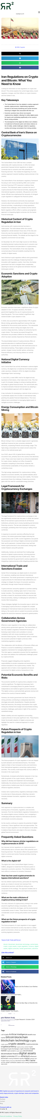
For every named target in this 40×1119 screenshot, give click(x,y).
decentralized (28, 1051)
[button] (20, 54)
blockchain (11, 944)
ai (1, 1034)
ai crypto (5, 1035)
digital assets (27, 1053)
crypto (6, 946)
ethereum (25, 1056)
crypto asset (4, 1044)
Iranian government (25, 948)
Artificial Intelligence (18, 1034)
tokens (23, 1062)
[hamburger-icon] (39, 12)
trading (27, 1062)
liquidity (22, 1058)
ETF (16, 1056)
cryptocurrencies (32, 1044)
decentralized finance (10, 1054)
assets (30, 1035)
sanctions (35, 948)
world (5, 1064)
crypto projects (11, 1051)
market (27, 1058)
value (2, 1064)
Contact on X (20, 14)
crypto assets (12, 946)
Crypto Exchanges (13, 1049)
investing (10, 1058)
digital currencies (13, 948)
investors (16, 1058)
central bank (34, 944)
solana (19, 1062)
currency (31, 946)
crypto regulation (22, 946)
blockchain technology (22, 944)
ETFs (19, 1056)
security (3, 1062)
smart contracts (11, 1062)
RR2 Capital (30, 1060)
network (32, 1058)
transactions (33, 1062)
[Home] (7, 5)
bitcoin (6, 944)
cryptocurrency (8, 1046)
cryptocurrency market (22, 1047)
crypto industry (24, 1049)
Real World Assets (20, 1060)
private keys (12, 1060)
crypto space (19, 1051)
